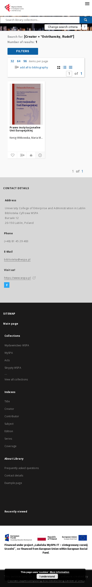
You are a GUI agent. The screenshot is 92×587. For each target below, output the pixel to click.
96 (25, 61)
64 (18, 61)
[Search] (86, 19)
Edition (8, 431)
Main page (10, 323)
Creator (9, 409)
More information (59, 572)
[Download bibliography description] (22, 155)
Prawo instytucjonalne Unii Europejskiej (25, 129)
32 (12, 61)
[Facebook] (6, 285)
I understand (47, 576)
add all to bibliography (33, 67)
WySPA (8, 353)
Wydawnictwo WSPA (16, 345)
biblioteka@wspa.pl (17, 259)
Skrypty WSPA (12, 368)
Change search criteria (63, 27)
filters (22, 51)
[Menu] (87, 3)
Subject (8, 424)
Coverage (10, 446)
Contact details (13, 475)
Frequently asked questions (21, 468)
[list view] (71, 67)
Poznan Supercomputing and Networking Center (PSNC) (46, 580)
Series (8, 438)
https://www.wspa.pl (17, 278)
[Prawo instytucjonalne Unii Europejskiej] (26, 104)
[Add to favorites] (12, 155)
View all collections (16, 379)
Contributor (11, 416)
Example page (13, 483)
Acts (7, 360)
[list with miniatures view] (65, 67)
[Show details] (39, 155)
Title (7, 401)
